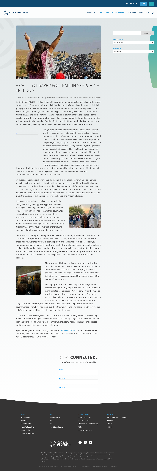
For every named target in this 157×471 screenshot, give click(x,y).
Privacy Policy (85, 466)
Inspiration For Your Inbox (116, 417)
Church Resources (85, 430)
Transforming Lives (85, 98)
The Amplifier (74, 98)
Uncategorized (96, 98)
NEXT (51, 420)
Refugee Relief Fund (68, 330)
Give (143, 3)
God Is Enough (50, 98)
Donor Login (131, 3)
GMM (51, 424)
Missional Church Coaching (88, 424)
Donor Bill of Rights (28, 433)
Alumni (109, 424)
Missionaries (118, 13)
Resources (131, 13)
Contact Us (144, 13)
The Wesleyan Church (100, 466)
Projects (104, 13)
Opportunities (55, 417)
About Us (91, 13)
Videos (80, 427)
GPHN (109, 427)
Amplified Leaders (27, 427)
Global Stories (83, 420)
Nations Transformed (62, 98)
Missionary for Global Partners (27, 98)
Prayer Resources (84, 417)
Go (151, 3)
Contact (110, 420)
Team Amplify (26, 424)
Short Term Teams (56, 427)
